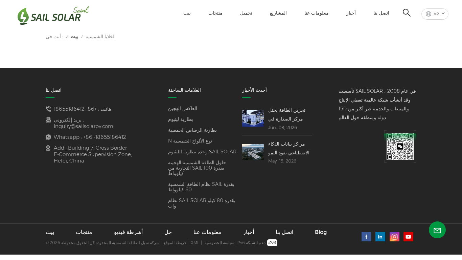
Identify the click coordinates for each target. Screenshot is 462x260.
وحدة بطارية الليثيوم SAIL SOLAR (202, 151)
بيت (187, 13)
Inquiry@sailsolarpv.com (83, 126)
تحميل (246, 13)
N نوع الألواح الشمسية (190, 141)
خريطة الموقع (175, 242)
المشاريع (278, 13)
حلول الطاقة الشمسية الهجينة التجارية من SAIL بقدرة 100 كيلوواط (197, 168)
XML (195, 242)
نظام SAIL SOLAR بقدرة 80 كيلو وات (201, 203)
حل (168, 232)
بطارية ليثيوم (180, 119)
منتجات (215, 13)
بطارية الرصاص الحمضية (192, 130)
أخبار (351, 13)
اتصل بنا (381, 13)
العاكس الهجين (182, 108)
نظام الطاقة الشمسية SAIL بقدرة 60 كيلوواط (201, 186)
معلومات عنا (316, 13)
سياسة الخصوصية (219, 242)
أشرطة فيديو (128, 232)
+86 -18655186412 (75, 109)
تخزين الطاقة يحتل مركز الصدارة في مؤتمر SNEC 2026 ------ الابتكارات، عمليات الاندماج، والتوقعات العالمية (289, 115)
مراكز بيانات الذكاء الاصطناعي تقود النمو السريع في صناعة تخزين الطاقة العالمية (289, 149)
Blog (321, 232)
